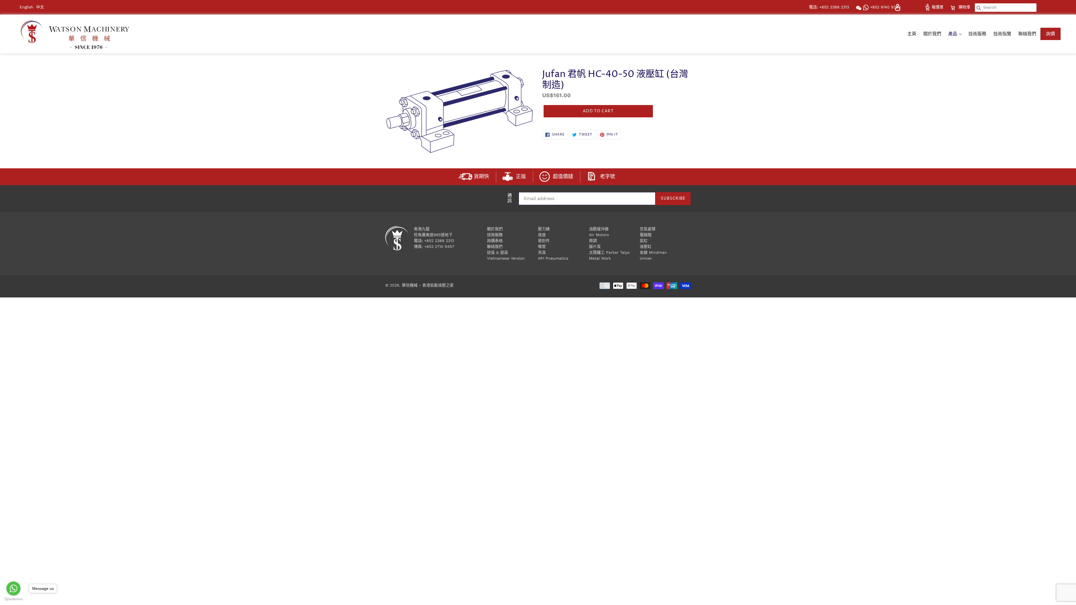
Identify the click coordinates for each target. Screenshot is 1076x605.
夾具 (542, 252)
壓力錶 (544, 229)
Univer (646, 258)
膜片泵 (595, 246)
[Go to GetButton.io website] (13, 599)
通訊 (509, 198)
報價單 (936, 7)
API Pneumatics (553, 258)
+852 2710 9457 (439, 246)
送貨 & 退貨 (497, 252)
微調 (593, 240)
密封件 (544, 240)
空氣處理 (647, 229)
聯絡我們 (1027, 33)
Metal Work (600, 258)
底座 (542, 234)
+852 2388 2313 (439, 240)
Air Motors (599, 234)
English (26, 7)
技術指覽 (1002, 33)
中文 (40, 7)
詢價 (1050, 33)
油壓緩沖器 (599, 229)
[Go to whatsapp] (13, 588)
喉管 (542, 246)
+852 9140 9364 (885, 7)
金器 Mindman (653, 252)
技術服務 (977, 33)
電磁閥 (645, 234)
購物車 (965, 6)
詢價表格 (495, 240)
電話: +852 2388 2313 (829, 7)
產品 (953, 33)
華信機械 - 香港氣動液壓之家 (428, 285)
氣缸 (644, 240)
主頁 (911, 33)
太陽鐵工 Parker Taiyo (609, 252)
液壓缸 (645, 246)
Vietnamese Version (506, 258)
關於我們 (932, 33)
